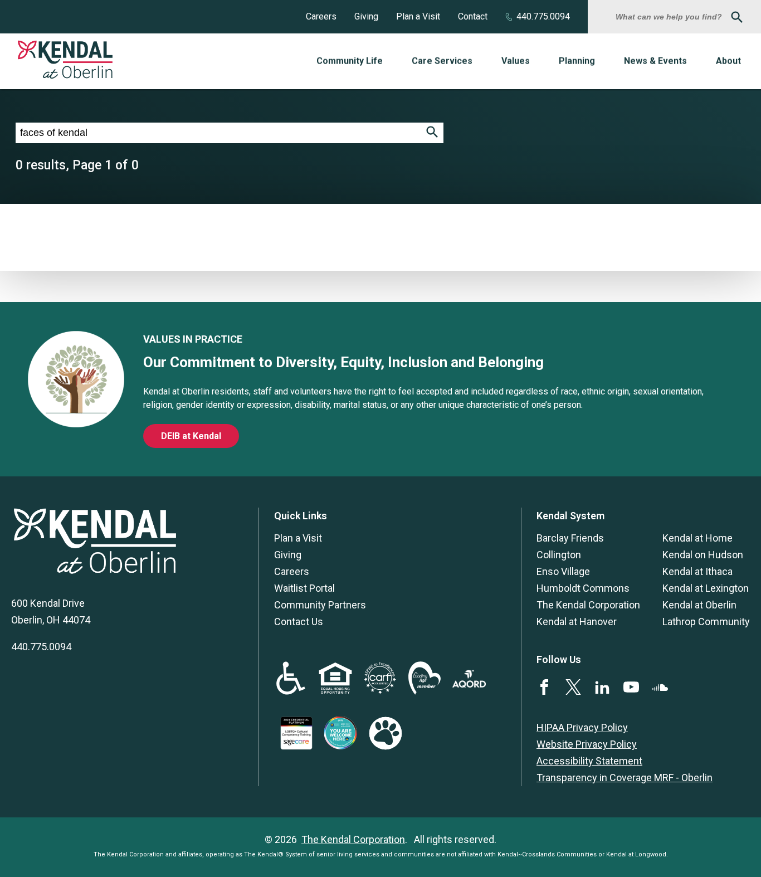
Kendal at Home (697, 538)
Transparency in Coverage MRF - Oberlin (624, 777)
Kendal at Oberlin (699, 605)
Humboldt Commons (583, 588)
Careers (321, 16)
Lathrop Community (706, 621)
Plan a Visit (418, 16)
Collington (558, 555)
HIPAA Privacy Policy (582, 727)
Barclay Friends (570, 538)
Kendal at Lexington (705, 588)
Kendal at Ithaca (697, 571)
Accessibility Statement (589, 761)
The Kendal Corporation (588, 605)
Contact (472, 16)
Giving (366, 16)
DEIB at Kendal (191, 436)
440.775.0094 (543, 16)
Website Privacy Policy (586, 744)
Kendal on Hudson (702, 555)
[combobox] (670, 17)
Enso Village (563, 571)
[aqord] (469, 684)
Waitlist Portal (304, 588)
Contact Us (298, 621)
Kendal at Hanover (576, 621)
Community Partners (320, 605)
